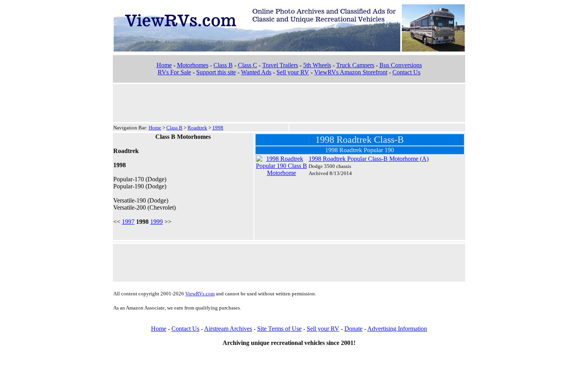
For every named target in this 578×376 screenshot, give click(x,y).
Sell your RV (292, 72)
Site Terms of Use (279, 328)
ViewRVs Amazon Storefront (350, 72)
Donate (353, 328)
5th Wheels (317, 65)
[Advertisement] (289, 102)
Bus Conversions (400, 65)
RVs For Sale (174, 72)
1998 (217, 128)
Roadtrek (197, 128)
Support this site (216, 72)
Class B (223, 65)
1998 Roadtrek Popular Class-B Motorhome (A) (369, 158)
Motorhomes (192, 65)
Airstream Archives (228, 328)
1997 (128, 221)
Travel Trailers (280, 65)
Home (164, 65)
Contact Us (406, 72)
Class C (247, 65)
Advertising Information (397, 328)
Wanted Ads (256, 72)
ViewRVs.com (200, 294)
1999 (156, 221)
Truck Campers (355, 65)
